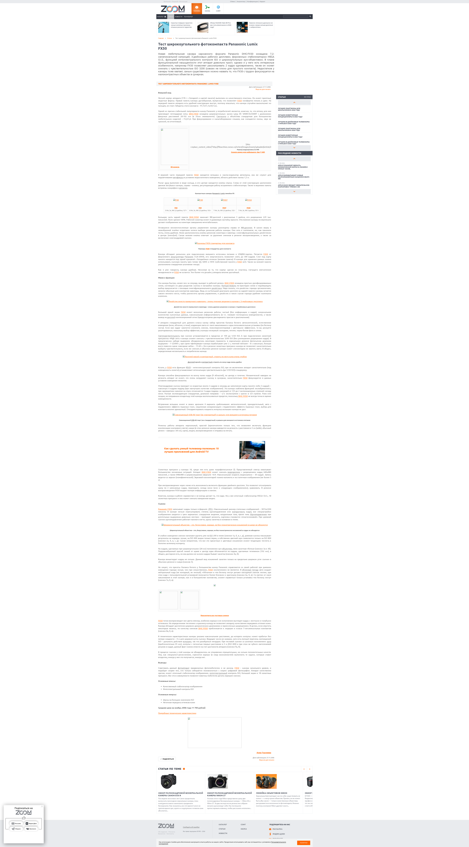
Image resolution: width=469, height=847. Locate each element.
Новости (178, 16)
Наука (207, 11)
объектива (227, 549)
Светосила (221, 116)
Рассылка (277, 829)
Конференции (252, 1)
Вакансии (161, 834)
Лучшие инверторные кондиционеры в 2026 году (290, 116)
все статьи (307, 97)
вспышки (187, 641)
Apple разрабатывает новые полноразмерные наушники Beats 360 (293, 177)
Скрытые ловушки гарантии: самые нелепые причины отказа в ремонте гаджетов (181, 25)
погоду (255, 570)
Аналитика (241, 1)
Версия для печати (263, 89)
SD (200, 262)
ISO (188, 367)
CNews (232, 1)
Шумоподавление (258, 514)
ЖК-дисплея (246, 228)
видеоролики (234, 472)
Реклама (171, 832)
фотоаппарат (183, 668)
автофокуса (178, 177)
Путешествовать (228, 286)
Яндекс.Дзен (279, 834)
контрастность (238, 512)
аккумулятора (177, 257)
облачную (246, 570)
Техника (196, 11)
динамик (183, 188)
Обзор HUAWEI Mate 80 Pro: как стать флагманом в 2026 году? (220, 25)
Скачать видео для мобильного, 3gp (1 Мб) (248, 152)
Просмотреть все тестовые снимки (215, 615)
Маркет (262, 1)
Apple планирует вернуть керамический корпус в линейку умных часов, (293, 167)
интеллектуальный (218, 673)
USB (192, 420)
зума (167, 183)
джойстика (217, 288)
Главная (161, 38)
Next (294, 147)
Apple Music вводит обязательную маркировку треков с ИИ (293, 186)
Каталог (160, 16)
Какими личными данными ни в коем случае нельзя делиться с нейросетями (261, 25)
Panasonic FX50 (165, 509)
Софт (218, 11)
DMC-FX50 (193, 114)
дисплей (171, 317)
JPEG (210, 509)
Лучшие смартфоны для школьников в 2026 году (289, 109)
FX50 (239, 101)
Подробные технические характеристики (177, 713)
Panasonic (216, 193)
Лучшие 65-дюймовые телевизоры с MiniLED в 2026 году (294, 122)
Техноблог (188, 16)
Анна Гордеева (264, 753)
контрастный (207, 362)
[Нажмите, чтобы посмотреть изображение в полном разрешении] (175, 164)
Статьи (170, 16)
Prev (294, 102)
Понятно (303, 843)
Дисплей (191, 362)
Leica (236, 114)
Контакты (170, 834)
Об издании (162, 832)
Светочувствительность (169, 336)
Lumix (222, 193)
